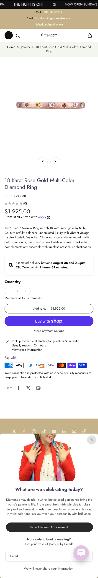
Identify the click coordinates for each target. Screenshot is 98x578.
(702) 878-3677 (52, 12)
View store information (27, 350)
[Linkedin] (64, 431)
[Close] (91, 439)
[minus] (9, 291)
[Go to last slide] (43, 162)
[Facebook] (24, 431)
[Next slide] (55, 162)
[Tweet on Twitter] (28, 388)
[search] (18, 35)
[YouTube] (54, 431)
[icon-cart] (88, 35)
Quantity (13, 282)
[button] (49, 308)
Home (11, 47)
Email (14, 556)
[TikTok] (44, 431)
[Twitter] (14, 431)
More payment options (49, 331)
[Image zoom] (49, 105)
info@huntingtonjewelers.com (53, 18)
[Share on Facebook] (18, 388)
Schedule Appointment (49, 25)
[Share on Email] (38, 388)
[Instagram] (34, 431)
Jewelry (25, 47)
